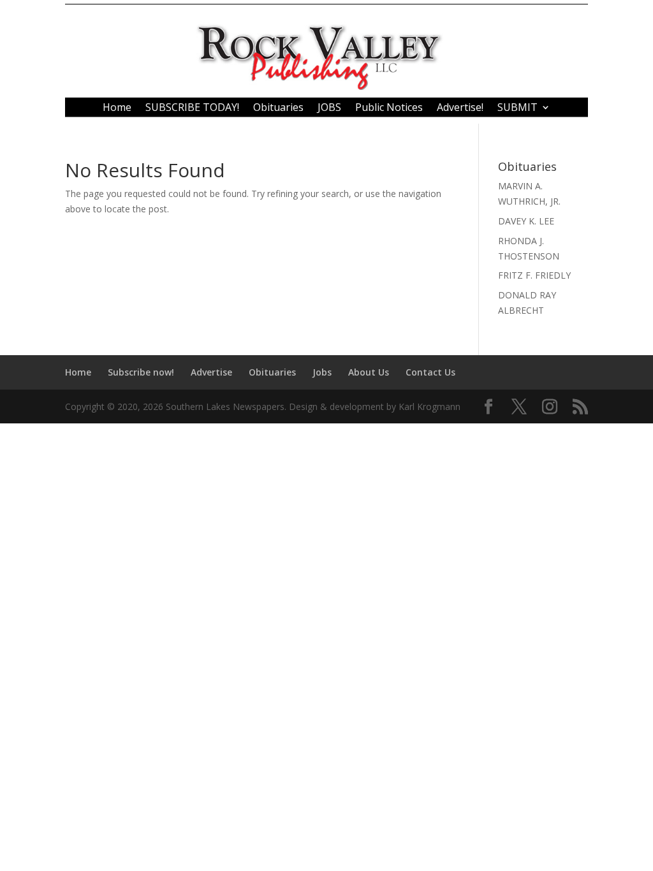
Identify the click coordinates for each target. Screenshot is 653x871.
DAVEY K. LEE (526, 221)
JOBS (329, 108)
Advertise (211, 372)
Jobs (322, 372)
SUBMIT (517, 108)
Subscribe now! (141, 372)
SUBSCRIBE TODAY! (192, 108)
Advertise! (460, 108)
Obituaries (278, 108)
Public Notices (389, 108)
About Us (368, 372)
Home (117, 108)
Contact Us (430, 372)
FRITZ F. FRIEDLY (534, 275)
